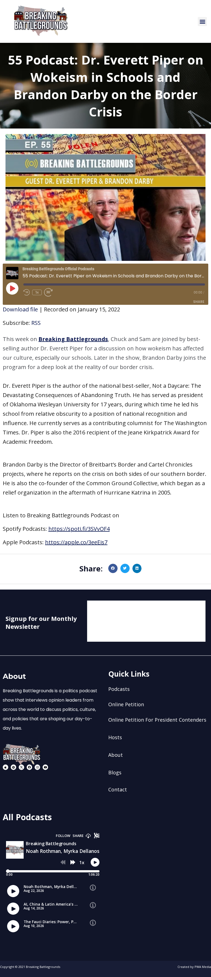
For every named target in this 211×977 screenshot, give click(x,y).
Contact (117, 789)
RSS (36, 322)
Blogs (114, 772)
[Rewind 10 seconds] (26, 292)
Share (198, 301)
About (115, 755)
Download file (20, 309)
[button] (202, 21)
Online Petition (126, 704)
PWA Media (203, 967)
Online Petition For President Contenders (157, 719)
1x (37, 292)
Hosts (115, 737)
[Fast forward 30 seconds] (50, 292)
